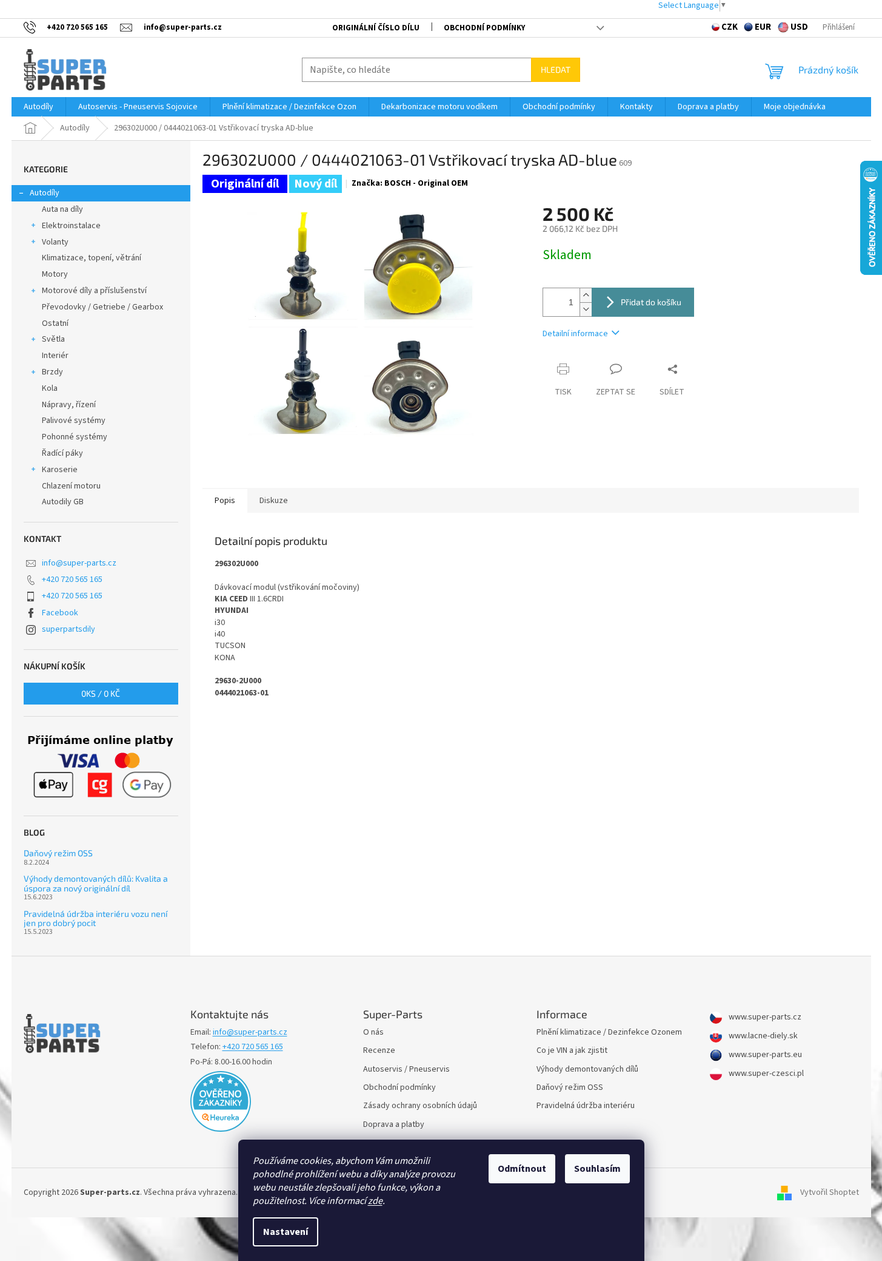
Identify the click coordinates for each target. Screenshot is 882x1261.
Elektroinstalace (71, 226)
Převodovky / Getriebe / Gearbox (102, 307)
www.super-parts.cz (764, 1017)
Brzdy (52, 372)
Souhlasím (597, 1168)
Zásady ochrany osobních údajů (420, 1106)
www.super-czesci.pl (765, 1074)
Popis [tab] (225, 501)
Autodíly (44, 193)
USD (799, 27)
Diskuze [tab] (273, 501)
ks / (100, 693)
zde (375, 1201)
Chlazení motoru (71, 486)
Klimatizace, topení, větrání (91, 258)
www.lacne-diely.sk (762, 1036)
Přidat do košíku (651, 302)
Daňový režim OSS (58, 852)
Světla (53, 339)
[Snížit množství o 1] (586, 309)
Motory (55, 274)
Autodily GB (63, 502)
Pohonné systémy (74, 437)
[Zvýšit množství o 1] (586, 295)
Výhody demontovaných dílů (587, 1069)
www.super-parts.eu (764, 1055)
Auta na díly (62, 209)
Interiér (55, 356)
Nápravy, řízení (69, 405)
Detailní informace (575, 334)
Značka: (410, 183)
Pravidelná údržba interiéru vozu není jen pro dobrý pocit (95, 918)
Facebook (60, 613)
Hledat (555, 69)
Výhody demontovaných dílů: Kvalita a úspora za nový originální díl (96, 883)
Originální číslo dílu (375, 27)
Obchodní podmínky (484, 27)
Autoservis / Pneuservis (406, 1069)
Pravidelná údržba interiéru (585, 1106)
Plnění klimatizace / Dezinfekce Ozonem (609, 1032)
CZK (729, 27)
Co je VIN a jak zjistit (571, 1050)
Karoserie (60, 470)
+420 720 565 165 (72, 579)
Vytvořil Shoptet (829, 1192)
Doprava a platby (393, 1125)
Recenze (379, 1050)
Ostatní (55, 323)
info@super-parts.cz (79, 563)
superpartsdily (68, 629)
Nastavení (285, 1232)
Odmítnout (522, 1168)
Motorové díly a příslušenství (94, 291)
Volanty (55, 242)
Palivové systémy (73, 420)
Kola (50, 388)
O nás (373, 1032)
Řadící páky (62, 453)
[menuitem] (38, 107)
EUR (763, 27)
